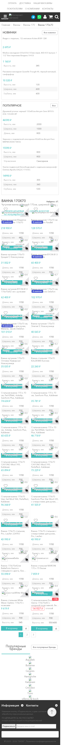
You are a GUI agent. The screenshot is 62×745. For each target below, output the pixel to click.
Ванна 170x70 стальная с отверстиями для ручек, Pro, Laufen (43, 533)
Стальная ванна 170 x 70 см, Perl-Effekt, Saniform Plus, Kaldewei (43, 430)
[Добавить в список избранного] (5, 209)
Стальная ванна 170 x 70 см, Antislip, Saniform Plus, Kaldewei (14, 430)
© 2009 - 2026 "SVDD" (14, 741)
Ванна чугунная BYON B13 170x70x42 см (44, 255)
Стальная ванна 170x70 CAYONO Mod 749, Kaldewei (13, 464)
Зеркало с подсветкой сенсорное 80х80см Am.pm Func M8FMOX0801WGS (29, 140)
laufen (19, 523)
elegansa (18, 212)
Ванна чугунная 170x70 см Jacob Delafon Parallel (44, 221)
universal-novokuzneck (20, 245)
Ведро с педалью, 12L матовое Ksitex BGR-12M (24, 38)
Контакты (47, 8)
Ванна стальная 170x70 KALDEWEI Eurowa (43, 359)
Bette (16, 558)
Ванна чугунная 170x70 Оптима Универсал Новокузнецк (12, 360)
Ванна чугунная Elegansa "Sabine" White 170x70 (13, 221)
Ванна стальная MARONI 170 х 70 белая (43, 567)
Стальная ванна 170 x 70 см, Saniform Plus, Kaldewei (44, 394)
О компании (32, 8)
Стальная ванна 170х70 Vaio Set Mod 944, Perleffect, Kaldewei (15, 499)
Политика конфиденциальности (41, 741)
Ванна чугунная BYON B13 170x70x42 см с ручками (14, 290)
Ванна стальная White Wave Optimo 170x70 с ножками (12, 603)
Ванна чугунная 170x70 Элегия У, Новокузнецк (42, 325)
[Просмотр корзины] (50, 17)
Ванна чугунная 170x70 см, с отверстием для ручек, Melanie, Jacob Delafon (14, 326)
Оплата (12, 3)
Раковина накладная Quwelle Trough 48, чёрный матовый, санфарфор (29, 72)
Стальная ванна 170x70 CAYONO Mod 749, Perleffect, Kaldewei (43, 464)
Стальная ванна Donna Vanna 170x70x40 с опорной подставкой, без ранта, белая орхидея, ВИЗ (45, 603)
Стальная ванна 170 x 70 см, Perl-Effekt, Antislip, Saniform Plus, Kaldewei (13, 395)
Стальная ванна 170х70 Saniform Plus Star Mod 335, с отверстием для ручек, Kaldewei (45, 499)
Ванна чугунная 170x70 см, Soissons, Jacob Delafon (44, 290)
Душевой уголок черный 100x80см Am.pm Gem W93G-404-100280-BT (28, 112)
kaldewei (48, 350)
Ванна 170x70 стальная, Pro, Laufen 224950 (13, 532)
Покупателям (14, 8)
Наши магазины (43, 3)
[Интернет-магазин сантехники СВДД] (18, 17)
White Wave (20, 592)
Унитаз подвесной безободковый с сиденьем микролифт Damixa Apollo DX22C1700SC (30, 168)
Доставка (25, 3)
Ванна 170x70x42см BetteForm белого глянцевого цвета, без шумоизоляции (12, 568)
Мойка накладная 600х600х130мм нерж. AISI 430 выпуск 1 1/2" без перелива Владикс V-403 (30, 54)
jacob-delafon (50, 212)
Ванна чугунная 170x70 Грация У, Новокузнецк (12, 255)
